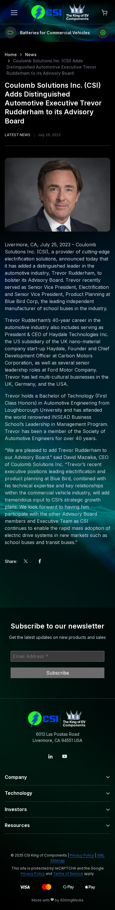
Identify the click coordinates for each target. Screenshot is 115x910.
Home (11, 54)
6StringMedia (71, 900)
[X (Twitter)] (26, 561)
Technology (18, 793)
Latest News (17, 135)
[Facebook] (40, 561)
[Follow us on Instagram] (50, 756)
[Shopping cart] (104, 13)
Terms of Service (68, 873)
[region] (57, 32)
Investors (16, 809)
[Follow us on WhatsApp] (64, 756)
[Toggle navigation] (13, 12)
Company (16, 777)
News (31, 54)
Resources (17, 825)
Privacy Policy (82, 855)
